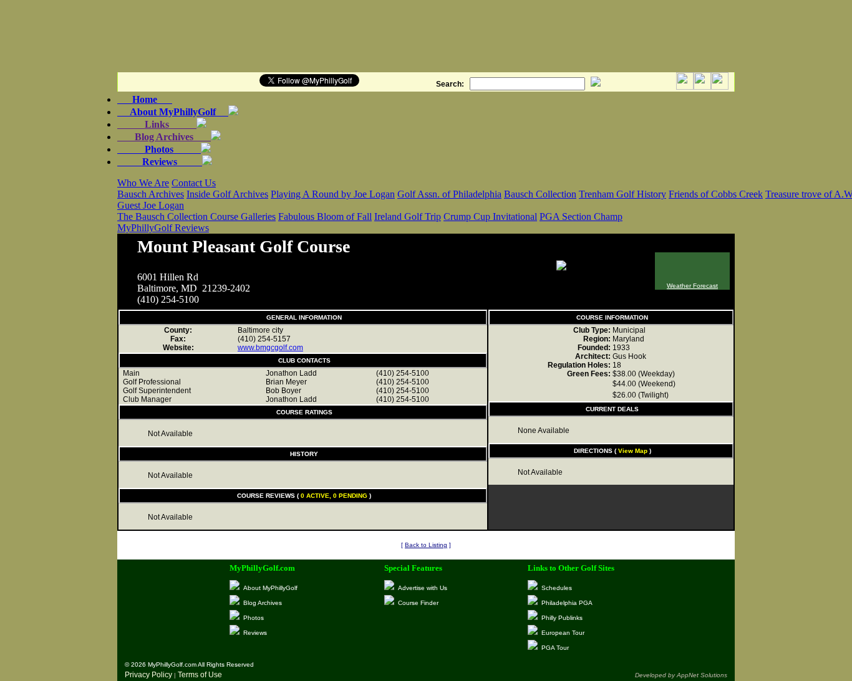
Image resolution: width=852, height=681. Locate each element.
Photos (159, 149)
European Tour (562, 632)
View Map (632, 450)
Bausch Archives (150, 194)
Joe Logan (163, 205)
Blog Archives (164, 136)
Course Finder (418, 602)
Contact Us (194, 183)
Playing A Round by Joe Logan (333, 194)
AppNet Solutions (702, 675)
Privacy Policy (148, 674)
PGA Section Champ (581, 216)
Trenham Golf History (622, 194)
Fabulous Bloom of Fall (325, 216)
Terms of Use (200, 674)
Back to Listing (426, 544)
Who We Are (143, 183)
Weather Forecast (692, 285)
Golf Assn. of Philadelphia (449, 194)
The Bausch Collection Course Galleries (196, 216)
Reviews (159, 161)
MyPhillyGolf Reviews (163, 227)
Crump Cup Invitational (490, 216)
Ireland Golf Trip (407, 216)
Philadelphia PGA (567, 602)
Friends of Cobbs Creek (716, 194)
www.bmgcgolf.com (270, 347)
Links (156, 124)
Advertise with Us (422, 587)
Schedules (556, 587)
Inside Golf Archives (227, 194)
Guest (130, 205)
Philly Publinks (562, 617)
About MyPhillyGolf (172, 112)
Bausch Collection (540, 194)
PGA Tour (555, 647)
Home (144, 99)
